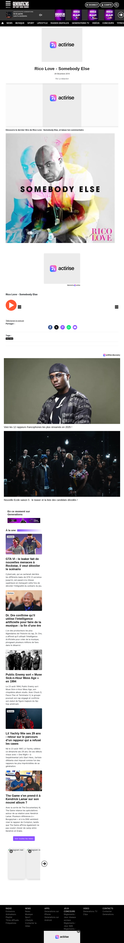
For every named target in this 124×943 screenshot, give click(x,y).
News (9, 23)
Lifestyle (42, 23)
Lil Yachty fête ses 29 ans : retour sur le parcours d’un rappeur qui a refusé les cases (23, 738)
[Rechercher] (116, 4)
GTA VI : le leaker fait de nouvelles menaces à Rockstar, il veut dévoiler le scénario (23, 564)
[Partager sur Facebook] (49, 328)
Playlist (9, 917)
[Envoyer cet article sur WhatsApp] (68, 328)
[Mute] (40, 15)
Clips (85, 914)
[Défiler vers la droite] (44, 864)
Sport (30, 23)
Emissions (10, 911)
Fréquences (11, 923)
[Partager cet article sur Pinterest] (62, 328)
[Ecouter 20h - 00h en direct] (24, 520)
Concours (108, 23)
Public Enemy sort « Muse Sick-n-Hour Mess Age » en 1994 (24, 678)
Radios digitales (60, 23)
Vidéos (96, 23)
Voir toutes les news (24, 838)
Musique (19, 23)
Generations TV (80, 23)
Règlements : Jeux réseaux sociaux (70, 917)
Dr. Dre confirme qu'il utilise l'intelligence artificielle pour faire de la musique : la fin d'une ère (23, 620)
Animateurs (11, 914)
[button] (16, 863)
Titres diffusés (12, 920)
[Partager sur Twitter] (56, 328)
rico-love (9, 338)
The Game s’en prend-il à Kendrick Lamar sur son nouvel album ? (23, 799)
